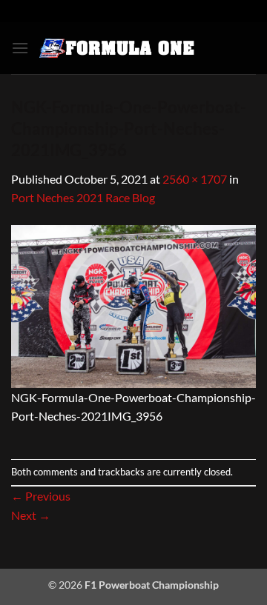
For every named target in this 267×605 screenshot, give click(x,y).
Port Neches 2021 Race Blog (83, 197)
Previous (40, 496)
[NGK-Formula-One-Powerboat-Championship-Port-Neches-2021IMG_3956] (133, 305)
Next (30, 515)
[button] (20, 48)
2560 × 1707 (194, 179)
